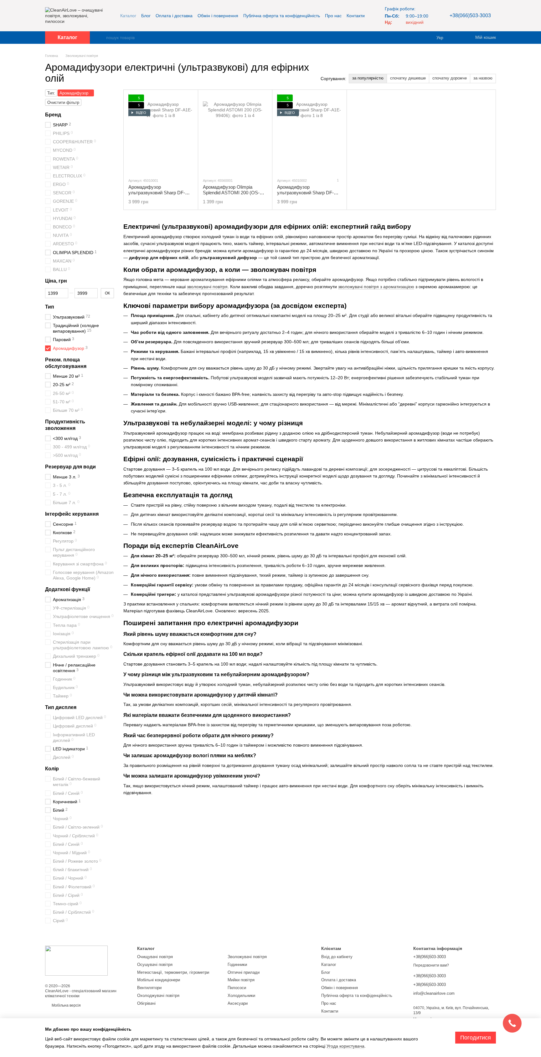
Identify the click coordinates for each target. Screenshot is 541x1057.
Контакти (356, 15)
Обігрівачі (146, 1003)
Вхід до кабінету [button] (337, 956)
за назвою (482, 78)
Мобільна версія (66, 1005)
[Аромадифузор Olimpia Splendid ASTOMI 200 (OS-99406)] (235, 133)
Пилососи (237, 987)
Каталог (128, 15)
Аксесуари (238, 1003)
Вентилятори (149, 987)
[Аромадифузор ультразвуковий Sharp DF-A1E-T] (309, 133)
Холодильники (241, 995)
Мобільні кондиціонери (158, 980)
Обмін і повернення (218, 15)
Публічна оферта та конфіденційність (281, 15)
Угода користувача (345, 1046)
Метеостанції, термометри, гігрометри (173, 972)
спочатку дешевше (408, 78)
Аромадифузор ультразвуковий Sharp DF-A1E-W (156, 192)
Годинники (237, 964)
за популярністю (368, 78)
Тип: (51, 93)
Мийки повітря (241, 980)
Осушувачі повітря (155, 964)
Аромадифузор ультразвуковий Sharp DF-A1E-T (305, 192)
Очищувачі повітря (155, 956)
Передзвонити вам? (431, 965)
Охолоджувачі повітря (158, 995)
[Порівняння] (458, 37)
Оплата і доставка (174, 15)
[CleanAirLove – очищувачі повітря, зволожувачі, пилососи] (76, 960)
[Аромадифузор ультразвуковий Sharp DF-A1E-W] (160, 133)
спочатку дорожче (449, 78)
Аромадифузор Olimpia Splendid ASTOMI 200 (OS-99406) (231, 192)
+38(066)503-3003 (470, 15)
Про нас (333, 15)
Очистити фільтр (63, 102)
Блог (146, 15)
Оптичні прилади (244, 972)
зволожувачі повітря (207, 286)
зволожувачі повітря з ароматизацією (376, 286)
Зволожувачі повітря (247, 956)
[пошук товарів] (101, 38)
